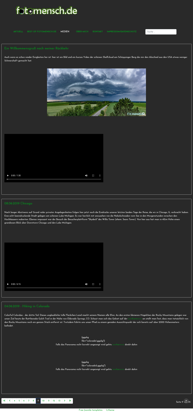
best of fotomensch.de (41, 32)
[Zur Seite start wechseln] (4, 401)
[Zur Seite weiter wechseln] (64, 401)
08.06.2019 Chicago (18, 203)
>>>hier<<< (118, 345)
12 (54, 401)
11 (48, 401)
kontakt (98, 32)
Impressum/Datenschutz (121, 32)
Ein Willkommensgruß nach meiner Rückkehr (36, 48)
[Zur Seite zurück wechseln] (9, 401)
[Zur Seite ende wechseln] (70, 401)
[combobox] (160, 32)
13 (59, 401)
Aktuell (18, 32)
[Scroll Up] (186, 401)
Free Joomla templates (90, 410)
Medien (65, 32)
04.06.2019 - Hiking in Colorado (26, 306)
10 (43, 401)
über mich (82, 32)
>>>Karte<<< (135, 319)
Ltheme (110, 410)
